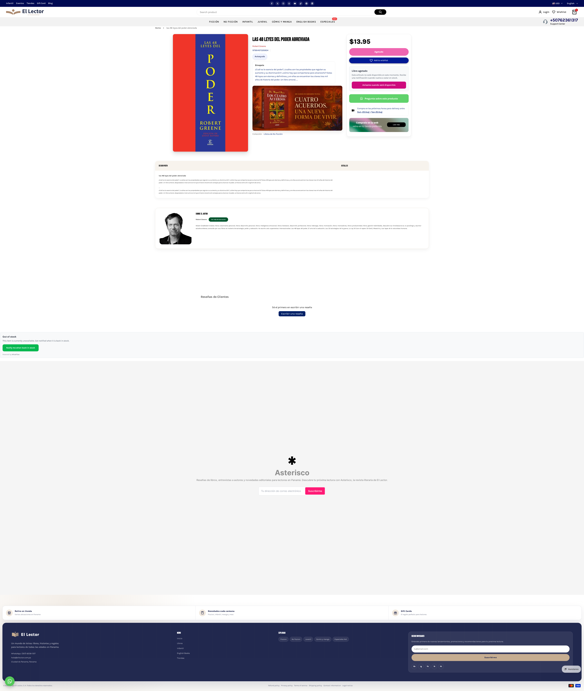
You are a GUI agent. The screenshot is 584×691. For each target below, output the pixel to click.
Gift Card (41, 3)
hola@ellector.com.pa (21, 657)
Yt (434, 666)
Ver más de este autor (218, 219)
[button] (379, 60)
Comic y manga (322, 639)
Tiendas (30, 3)
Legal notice (347, 685)
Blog (50, 3)
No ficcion (296, 639)
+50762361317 (564, 20)
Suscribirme (490, 657)
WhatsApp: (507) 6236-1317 (23, 653)
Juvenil (308, 639)
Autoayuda (260, 56)
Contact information (332, 685)
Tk (428, 666)
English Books (183, 653)
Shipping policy (315, 685)
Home (158, 28)
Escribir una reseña (292, 313)
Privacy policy (287, 685)
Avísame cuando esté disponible (378, 85)
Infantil (9, 3)
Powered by (11, 354)
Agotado (378, 52)
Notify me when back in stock (20, 347)
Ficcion (283, 639)
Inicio (179, 638)
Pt (441, 666)
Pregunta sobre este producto (381, 98)
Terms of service (300, 685)
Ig (421, 666)
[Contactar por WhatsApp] (10, 681)
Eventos (20, 3)
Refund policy (274, 685)
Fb (414, 666)
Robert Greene (259, 46)
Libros (180, 643)
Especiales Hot (341, 639)
